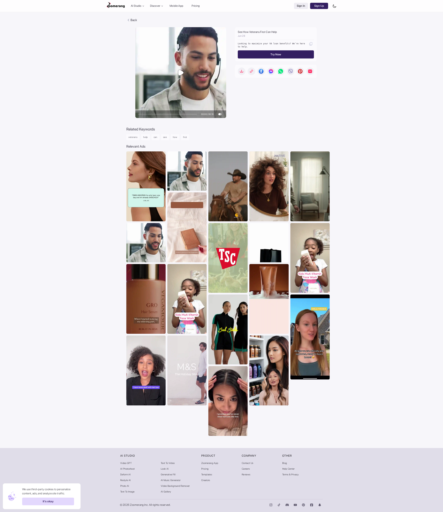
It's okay (48, 501)
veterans (132, 137)
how (175, 137)
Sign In (301, 6)
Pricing (196, 6)
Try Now (275, 54)
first (185, 137)
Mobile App (176, 6)
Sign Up (319, 6)
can (155, 137)
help (145, 137)
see (165, 137)
